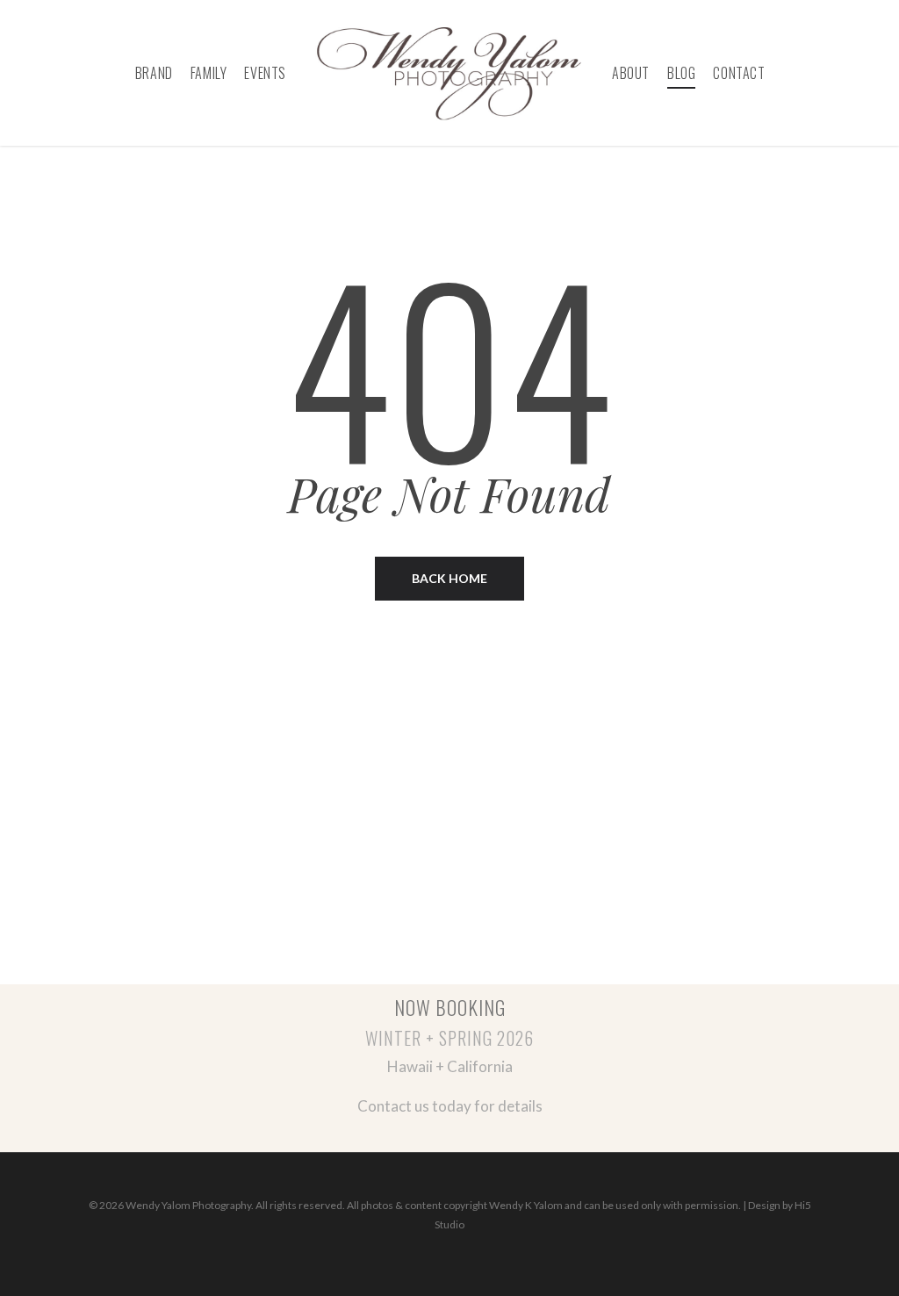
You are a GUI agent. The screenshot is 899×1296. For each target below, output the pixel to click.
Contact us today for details (450, 1106)
